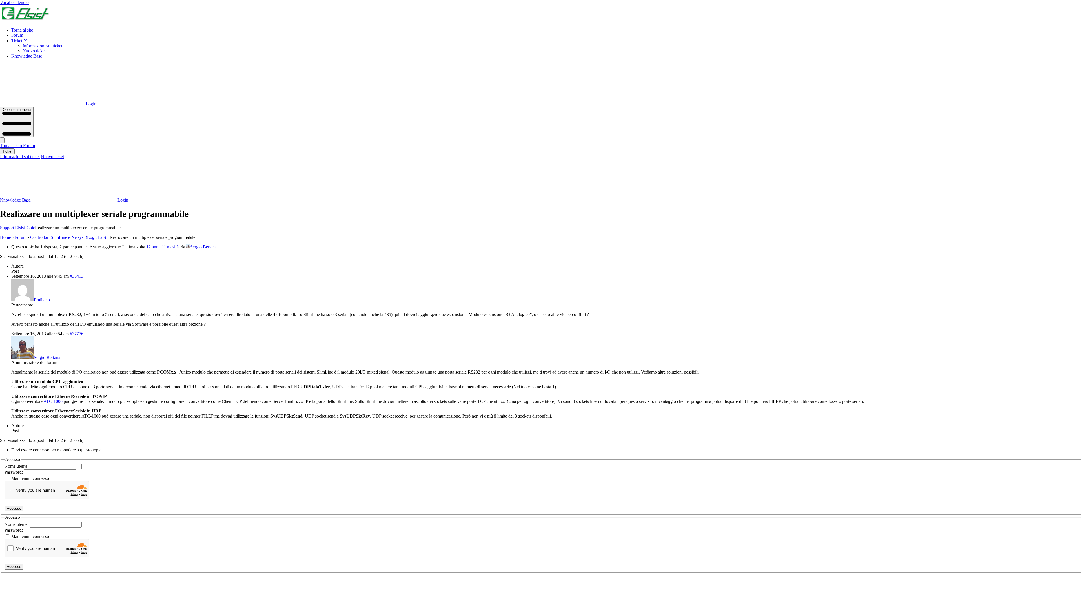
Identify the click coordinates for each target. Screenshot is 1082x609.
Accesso (14, 508)
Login (90, 104)
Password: (14, 472)
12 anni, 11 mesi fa (163, 246)
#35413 (76, 276)
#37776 (76, 333)
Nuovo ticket (34, 50)
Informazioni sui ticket (42, 45)
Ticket (17, 40)
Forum (17, 35)
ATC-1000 (53, 401)
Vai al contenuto (14, 2)
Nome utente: (17, 466)
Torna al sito (22, 30)
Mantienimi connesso (30, 478)
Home (5, 237)
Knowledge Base (26, 56)
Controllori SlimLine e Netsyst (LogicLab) (68, 237)
